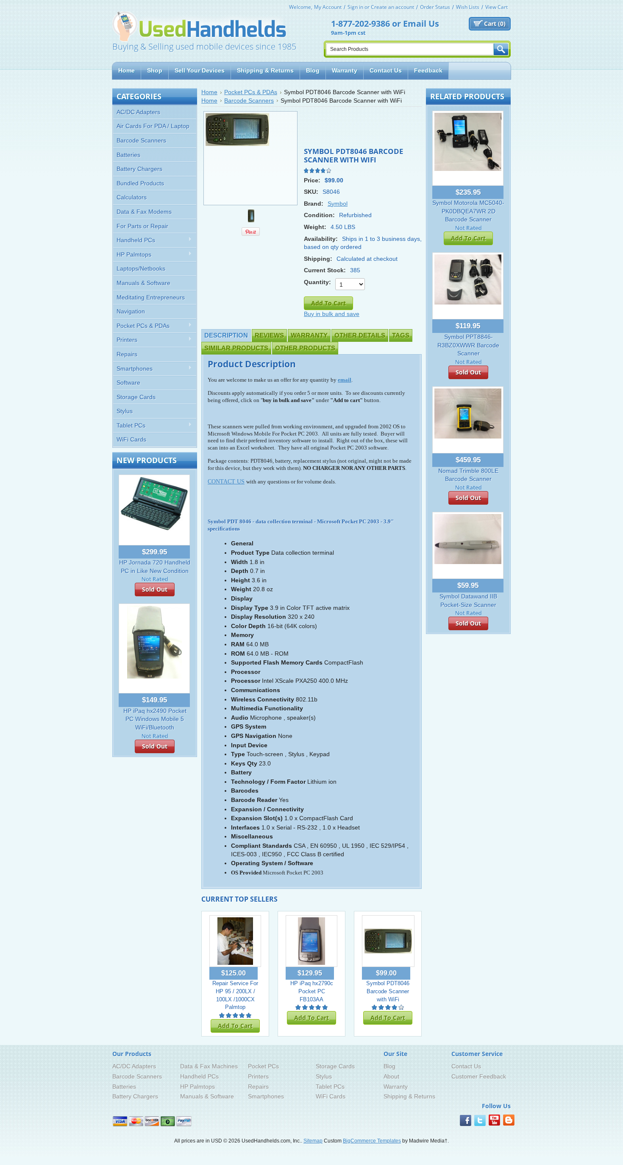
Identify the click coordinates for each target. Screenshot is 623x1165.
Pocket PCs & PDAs (141, 326)
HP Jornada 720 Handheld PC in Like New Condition (154, 566)
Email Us (421, 23)
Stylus (125, 411)
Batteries (128, 154)
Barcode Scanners (141, 140)
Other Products (305, 348)
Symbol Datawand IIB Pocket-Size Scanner (468, 600)
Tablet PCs (129, 425)
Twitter (480, 1120)
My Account (328, 6)
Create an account (392, 6)
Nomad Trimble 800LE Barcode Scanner (468, 475)
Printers (125, 340)
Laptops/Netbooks (141, 268)
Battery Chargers (139, 168)
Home (209, 92)
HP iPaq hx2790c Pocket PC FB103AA (311, 991)
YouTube (494, 1120)
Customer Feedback (478, 1076)
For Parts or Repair (142, 226)
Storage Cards (136, 397)
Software (128, 382)
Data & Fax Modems (144, 211)
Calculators (132, 197)
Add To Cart (235, 1026)
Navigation (131, 311)
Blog (389, 1066)
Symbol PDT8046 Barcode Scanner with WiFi (387, 991)
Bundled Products (140, 183)
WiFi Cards (131, 439)
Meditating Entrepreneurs (151, 297)
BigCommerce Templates (372, 1141)
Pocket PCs (263, 1066)
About (391, 1076)
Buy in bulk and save (331, 313)
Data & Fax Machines (209, 1066)
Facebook (465, 1120)
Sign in (355, 6)
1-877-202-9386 (360, 23)
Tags (400, 335)
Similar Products (236, 348)
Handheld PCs (134, 240)
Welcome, (300, 6)
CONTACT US (226, 481)
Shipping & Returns (409, 1096)
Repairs (127, 354)
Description (226, 335)
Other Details (359, 335)
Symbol (338, 203)
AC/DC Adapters (138, 112)
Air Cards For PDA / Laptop (153, 126)
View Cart (496, 6)
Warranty (309, 335)
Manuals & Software (143, 282)
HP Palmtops (132, 254)
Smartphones (133, 368)
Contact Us (466, 1066)
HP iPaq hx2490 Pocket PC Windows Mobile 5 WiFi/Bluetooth (154, 719)
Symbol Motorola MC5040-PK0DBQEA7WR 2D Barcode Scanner (468, 211)
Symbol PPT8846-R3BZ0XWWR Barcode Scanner (468, 345)
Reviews (269, 335)
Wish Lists (467, 6)
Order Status (435, 6)
